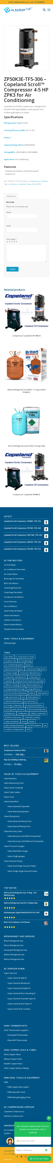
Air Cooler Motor (11, 574)
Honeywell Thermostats (17, 1035)
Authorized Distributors (14, 669)
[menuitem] (43, 9)
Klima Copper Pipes (12, 1054)
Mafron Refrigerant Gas (14, 954)
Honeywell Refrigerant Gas (15, 950)
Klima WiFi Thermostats (17, 1040)
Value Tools (9, 797)
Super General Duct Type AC (19, 1003)
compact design (11, 673)
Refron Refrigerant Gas (14, 959)
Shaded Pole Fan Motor (14, 629)
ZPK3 (39, 184)
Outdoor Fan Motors (12, 620)
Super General (10, 973)
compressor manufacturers (15, 677)
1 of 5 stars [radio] (7, 241)
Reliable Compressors (13, 717)
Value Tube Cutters (12, 792)
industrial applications (13, 701)
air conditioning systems (14, 665)
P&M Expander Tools (16, 1092)
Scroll (34, 184)
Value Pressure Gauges (14, 846)
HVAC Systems (33, 697)
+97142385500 (39, 2)
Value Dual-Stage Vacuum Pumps (21, 866)
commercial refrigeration (35, 669)
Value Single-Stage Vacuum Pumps (22, 871)
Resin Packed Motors (13, 624)
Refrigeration (10, 713)
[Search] (43, 9)
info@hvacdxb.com (21, 2)
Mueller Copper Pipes (13, 1063)
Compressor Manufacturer (30, 673)
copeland (22, 184)
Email (9, 226)
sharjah (31, 721)
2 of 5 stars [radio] (8, 241)
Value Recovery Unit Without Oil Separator (25, 841)
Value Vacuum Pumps (13, 861)
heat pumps (42, 693)
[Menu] (48, 9)
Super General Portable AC (19, 988)
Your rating (11, 239)
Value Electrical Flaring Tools (19, 821)
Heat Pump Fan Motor (13, 610)
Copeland (44, 181)
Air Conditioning (25, 661)
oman (7, 709)
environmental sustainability (16, 693)
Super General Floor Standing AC (21, 993)
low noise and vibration (33, 705)
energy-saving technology (15, 689)
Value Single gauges (16, 856)
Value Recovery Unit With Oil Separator (24, 836)
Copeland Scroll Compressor (26, 681)
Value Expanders (11, 801)
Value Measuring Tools (14, 783)
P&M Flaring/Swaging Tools (19, 1097)
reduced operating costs (36, 709)
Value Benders (10, 778)
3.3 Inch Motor (10, 565)
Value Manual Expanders (18, 811)
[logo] (22, 9)
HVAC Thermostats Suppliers (16, 1030)
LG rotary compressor (13, 705)
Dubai (29, 184)
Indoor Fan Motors (12, 615)
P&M (6, 1082)
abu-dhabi (9, 657)
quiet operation (18, 709)
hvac (23, 697)
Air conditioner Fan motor (14, 569)
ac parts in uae (10, 661)
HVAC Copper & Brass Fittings (16, 1068)
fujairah (32, 693)
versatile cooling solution (14, 729)
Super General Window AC (18, 983)
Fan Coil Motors (10, 606)
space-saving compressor (14, 725)
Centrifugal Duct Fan (12, 588)
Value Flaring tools (12, 816)
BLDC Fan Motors (11, 583)
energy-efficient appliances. (30, 685)
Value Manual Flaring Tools (19, 826)
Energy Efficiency (33, 689)
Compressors (35, 181)
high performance (12, 697)
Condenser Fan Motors (14, 597)
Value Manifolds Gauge (17, 851)
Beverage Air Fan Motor (14, 578)
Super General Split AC (17, 978)
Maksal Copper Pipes (13, 1059)
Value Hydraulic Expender (18, 806)
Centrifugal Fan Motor (13, 592)
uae (45, 725)
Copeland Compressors (14, 1111)
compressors (13, 184)
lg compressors (30, 701)
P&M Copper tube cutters (18, 1087)
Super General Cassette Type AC (21, 998)
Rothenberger (10, 643)
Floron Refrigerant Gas (13, 945)
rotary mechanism (12, 721)
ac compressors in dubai (25, 657)
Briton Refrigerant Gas (13, 940)
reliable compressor (38, 713)
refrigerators (23, 713)
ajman (28, 665)
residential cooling (31, 717)
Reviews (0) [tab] (11, 196)
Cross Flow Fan (10, 601)
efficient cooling (11, 685)
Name (9, 212)
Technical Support (34, 725)
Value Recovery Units (13, 831)
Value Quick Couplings (13, 787)
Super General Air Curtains (19, 1009)
